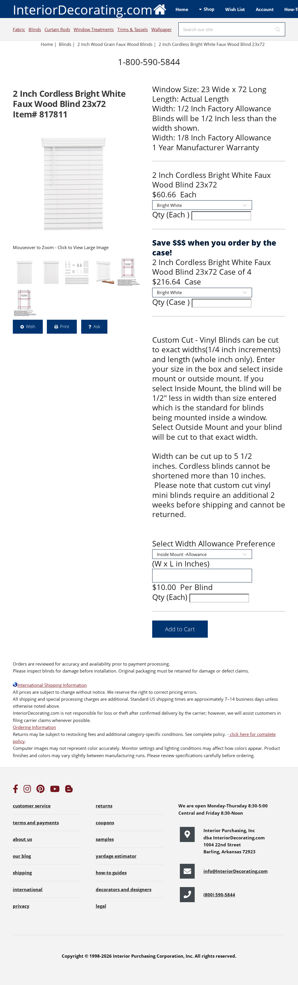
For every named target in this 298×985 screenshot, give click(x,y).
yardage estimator (116, 856)
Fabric (19, 29)
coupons (105, 822)
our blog (22, 856)
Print (64, 326)
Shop (209, 9)
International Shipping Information (52, 685)
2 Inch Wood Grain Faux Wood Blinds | (116, 44)
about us (22, 839)
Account (265, 9)
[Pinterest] (40, 790)
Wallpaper (161, 29)
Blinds (35, 29)
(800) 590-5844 (219, 895)
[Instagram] (27, 790)
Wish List (235, 9)
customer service (32, 806)
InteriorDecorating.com (82, 9)
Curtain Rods (57, 29)
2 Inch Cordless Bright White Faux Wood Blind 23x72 (212, 44)
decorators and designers (123, 889)
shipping (22, 872)
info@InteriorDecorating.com (235, 871)
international (27, 889)
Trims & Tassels (132, 29)
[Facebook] (15, 790)
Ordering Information (34, 727)
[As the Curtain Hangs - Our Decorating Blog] (69, 790)
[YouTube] (55, 790)
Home (181, 9)
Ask (96, 326)
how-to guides (111, 872)
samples (105, 839)
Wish (30, 326)
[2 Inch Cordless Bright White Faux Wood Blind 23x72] (73, 184)
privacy (21, 906)
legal (101, 906)
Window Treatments (94, 29)
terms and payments (36, 822)
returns (104, 806)
